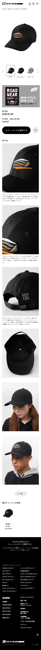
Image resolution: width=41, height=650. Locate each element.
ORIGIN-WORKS (7, 605)
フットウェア (24, 585)
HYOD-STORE (6, 611)
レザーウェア (6, 571)
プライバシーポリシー (26, 628)
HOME (4, 9)
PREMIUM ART (24, 571)
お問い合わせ (6, 617)
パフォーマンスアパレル (8, 591)
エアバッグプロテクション (27, 576)
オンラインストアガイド (27, 597)
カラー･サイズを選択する (16, 130)
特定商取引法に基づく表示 (24, 612)
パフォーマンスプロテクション (28, 574)
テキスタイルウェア (7, 568)
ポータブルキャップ (7, 579)
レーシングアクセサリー (27, 588)
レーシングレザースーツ (27, 568)
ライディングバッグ (25, 582)
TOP (36, 644)
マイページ (23, 624)
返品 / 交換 (23, 600)
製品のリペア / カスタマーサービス (25, 604)
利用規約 (22, 608)
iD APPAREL (23, 9)
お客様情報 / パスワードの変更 (25, 617)
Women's (5, 585)
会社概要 (4, 601)
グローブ (4, 582)
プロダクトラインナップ (11, 565)
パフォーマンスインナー (8, 588)
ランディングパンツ (7, 576)
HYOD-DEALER (6, 614)
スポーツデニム (6, 574)
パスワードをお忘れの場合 (27, 621)
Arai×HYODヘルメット (26, 579)
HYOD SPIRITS (6, 608)
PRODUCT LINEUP (13, 9)
